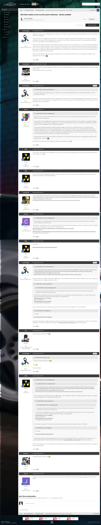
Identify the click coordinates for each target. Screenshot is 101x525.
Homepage (7, 12)
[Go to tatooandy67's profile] (26, 71)
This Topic (93, 4)
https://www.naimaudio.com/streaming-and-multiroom (45, 247)
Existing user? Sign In (25, 4)
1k (26, 346)
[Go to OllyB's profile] (26, 157)
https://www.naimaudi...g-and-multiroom (43, 317)
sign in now (48, 498)
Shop (6, 17)
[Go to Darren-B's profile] (26, 461)
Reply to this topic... (30, 503)
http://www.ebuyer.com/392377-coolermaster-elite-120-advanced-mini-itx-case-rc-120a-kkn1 (53, 228)
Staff (6, 24)
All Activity (7, 32)
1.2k (26, 489)
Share (85, 19)
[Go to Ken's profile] (26, 338)
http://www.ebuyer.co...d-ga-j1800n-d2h (42, 301)
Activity (5, 29)
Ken (26, 330)
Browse (5, 9)
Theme (2, 522)
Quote (37, 59)
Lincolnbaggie (29, 18)
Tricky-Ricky (26, 192)
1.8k (26, 79)
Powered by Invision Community (93, 522)
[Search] (98, 4)
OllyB (26, 149)
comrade (26, 214)
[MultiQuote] (34, 60)
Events (6, 19)
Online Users (8, 26)
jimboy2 (26, 473)
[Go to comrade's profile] (26, 221)
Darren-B (26, 453)
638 (26, 164)
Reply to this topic (92, 25)
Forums (7, 14)
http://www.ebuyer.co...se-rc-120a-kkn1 (42, 298)
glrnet (25, 109)
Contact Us (14, 522)
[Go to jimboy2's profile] (26, 481)
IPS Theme (3, 521)
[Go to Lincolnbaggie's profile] (21, 19)
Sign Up (34, 4)
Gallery (6, 22)
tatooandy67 (26, 64)
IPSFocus (8, 521)
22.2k (26, 124)
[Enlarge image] (47, 55)
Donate (5, 37)
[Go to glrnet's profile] (26, 117)
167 (26, 229)
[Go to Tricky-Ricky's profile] (26, 200)
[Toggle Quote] (34, 89)
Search (6, 34)
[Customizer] (38, 4)
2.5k (26, 207)
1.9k (26, 46)
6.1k (26, 468)
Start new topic (79, 25)
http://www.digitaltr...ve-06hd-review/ (67, 322)
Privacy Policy (8, 522)
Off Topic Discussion (38, 20)
